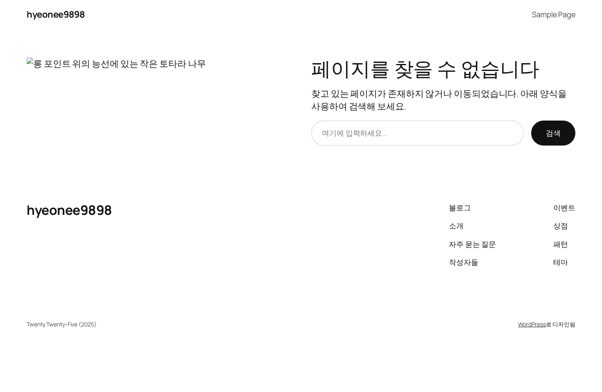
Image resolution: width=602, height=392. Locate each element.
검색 (553, 133)
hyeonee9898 (56, 14)
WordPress (531, 324)
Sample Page (553, 14)
